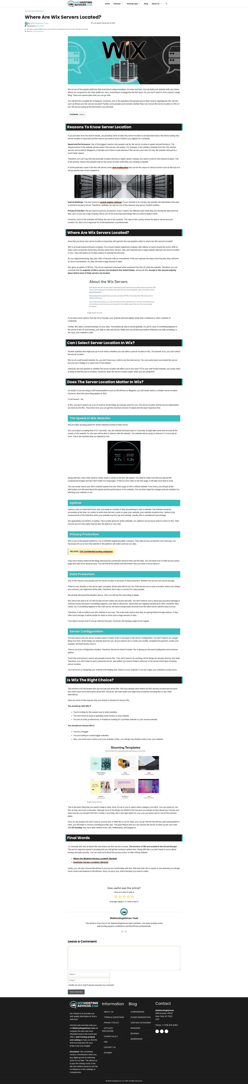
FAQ (105, 1042)
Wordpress (136, 1039)
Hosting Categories (141, 1023)
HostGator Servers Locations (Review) (90, 862)
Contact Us (110, 1047)
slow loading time (120, 167)
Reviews (117, 4)
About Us (155, 4)
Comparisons (137, 1012)
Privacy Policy (111, 1023)
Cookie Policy (111, 1036)
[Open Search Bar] (166, 4)
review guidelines (38, 31)
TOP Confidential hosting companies (96, 551)
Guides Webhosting (37, 11)
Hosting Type (132, 4)
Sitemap (108, 1053)
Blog (146, 4)
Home (107, 4)
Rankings (135, 1028)
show (82, 114)
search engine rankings (111, 202)
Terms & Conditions (114, 1017)
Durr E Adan (40, 26)
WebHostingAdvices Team (39, 23)
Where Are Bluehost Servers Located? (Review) (95, 858)
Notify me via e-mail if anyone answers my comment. (91, 985)
